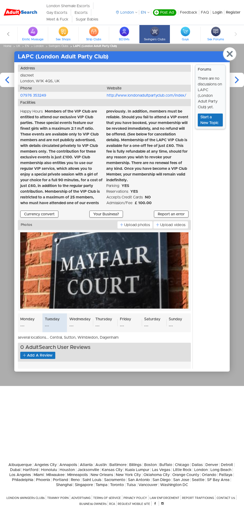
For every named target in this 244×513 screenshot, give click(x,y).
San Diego (161, 480)
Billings (135, 465)
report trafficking (198, 498)
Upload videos (172, 225)
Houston (67, 470)
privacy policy (135, 498)
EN (143, 12)
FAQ (205, 12)
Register (233, 12)
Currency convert (39, 214)
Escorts (81, 13)
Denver (211, 465)
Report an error (171, 214)
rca (112, 504)
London (39, 46)
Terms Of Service (107, 498)
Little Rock (182, 470)
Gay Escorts (56, 13)
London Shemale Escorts (68, 6)
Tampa (101, 485)
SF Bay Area (218, 480)
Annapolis (68, 465)
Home (7, 46)
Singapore (84, 485)
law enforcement (164, 498)
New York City (128, 475)
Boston (150, 465)
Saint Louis (92, 480)
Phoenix (43, 480)
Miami (39, 475)
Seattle (198, 480)
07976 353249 (33, 95)
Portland (60, 480)
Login (217, 12)
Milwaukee (55, 475)
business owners (93, 504)
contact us (226, 498)
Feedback (188, 12)
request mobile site (134, 504)
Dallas (197, 465)
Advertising (81, 498)
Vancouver (148, 485)
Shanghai (64, 485)
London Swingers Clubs (25, 498)
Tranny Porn (58, 498)
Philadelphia (22, 480)
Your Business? (106, 214)
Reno (75, 480)
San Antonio (139, 480)
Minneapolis (77, 475)
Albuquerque (20, 465)
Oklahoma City (156, 475)
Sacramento (114, 480)
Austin (101, 465)
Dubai (15, 470)
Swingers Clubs (58, 46)
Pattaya (225, 475)
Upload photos (137, 225)
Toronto (117, 485)
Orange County (185, 475)
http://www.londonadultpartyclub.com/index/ (146, 95)
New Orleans (102, 475)
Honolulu (49, 470)
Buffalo (165, 465)
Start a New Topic (209, 120)
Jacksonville (88, 470)
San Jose (181, 480)
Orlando (209, 475)
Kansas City (112, 470)
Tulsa (131, 485)
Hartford (30, 470)
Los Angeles (20, 475)
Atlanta (86, 465)
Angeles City (45, 465)
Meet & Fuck (57, 19)
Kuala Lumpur (137, 470)
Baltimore (118, 465)
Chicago (182, 465)
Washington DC (174, 485)
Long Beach (220, 470)
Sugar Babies (87, 19)
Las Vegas (161, 470)
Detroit (227, 465)
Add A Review (40, 355)
